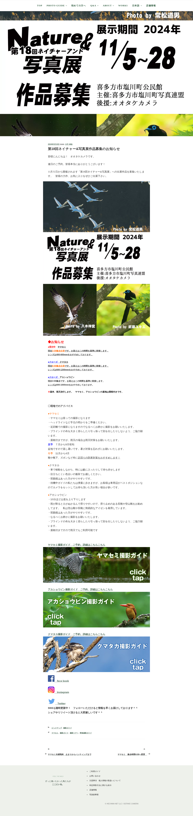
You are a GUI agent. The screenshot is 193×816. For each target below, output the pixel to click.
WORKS (123, 5)
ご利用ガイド (94, 771)
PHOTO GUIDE (56, 5)
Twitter (62, 703)
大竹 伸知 (68, 144)
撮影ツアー (74, 733)
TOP (39, 5)
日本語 (136, 5)
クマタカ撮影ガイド (60, 634)
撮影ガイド (67, 728)
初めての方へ (78, 5)
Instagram (63, 692)
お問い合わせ (94, 776)
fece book (63, 681)
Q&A (93, 5)
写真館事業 (94, 795)
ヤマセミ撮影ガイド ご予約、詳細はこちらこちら (76, 544)
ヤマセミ (55, 733)
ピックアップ (57, 728)
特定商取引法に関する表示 (100, 785)
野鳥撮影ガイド (86, 733)
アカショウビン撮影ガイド (64, 589)
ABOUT (107, 5)
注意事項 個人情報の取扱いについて (105, 780)
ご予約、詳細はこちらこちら (96, 589)
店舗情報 (151, 5)
